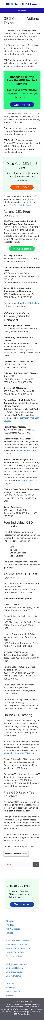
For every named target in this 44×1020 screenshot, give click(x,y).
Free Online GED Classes (17, 940)
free (19, 113)
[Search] (36, 864)
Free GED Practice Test (17, 944)
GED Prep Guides (14, 956)
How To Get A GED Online (18, 948)
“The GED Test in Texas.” (20, 205)
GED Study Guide (14, 972)
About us (10, 921)
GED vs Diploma (13, 976)
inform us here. (17, 840)
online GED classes (31, 113)
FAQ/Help (10, 925)
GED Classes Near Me (16, 964)
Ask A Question (13, 929)
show (24, 854)
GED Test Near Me (14, 968)
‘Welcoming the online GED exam (19, 753)
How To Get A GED (15, 952)
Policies (9, 933)
